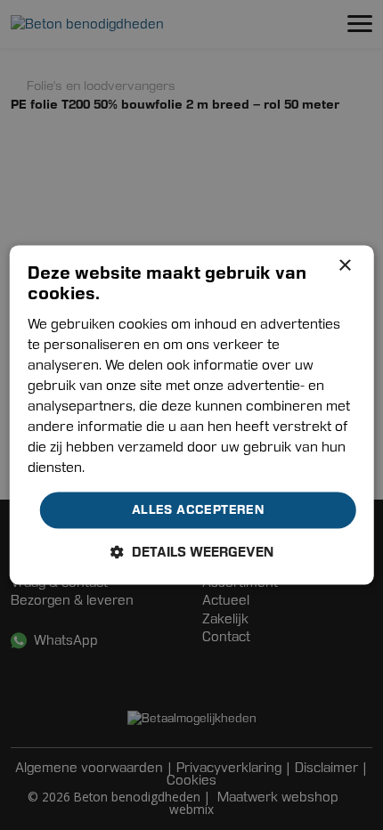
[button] (191, 552)
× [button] (344, 266)
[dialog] (192, 414)
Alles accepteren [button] (198, 509)
